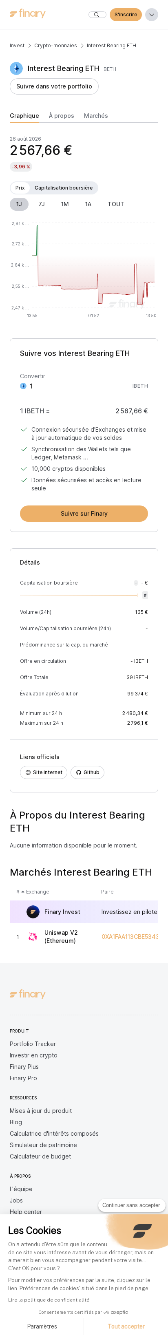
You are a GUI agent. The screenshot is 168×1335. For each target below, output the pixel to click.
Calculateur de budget (40, 1156)
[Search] (97, 14)
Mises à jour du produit (41, 1110)
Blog (16, 1122)
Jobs (16, 1200)
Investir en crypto (33, 1055)
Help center (26, 1211)
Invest (17, 45)
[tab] (24, 117)
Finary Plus (24, 1066)
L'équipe (21, 1188)
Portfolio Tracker (33, 1043)
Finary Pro (23, 1078)
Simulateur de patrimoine (43, 1144)
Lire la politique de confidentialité (48, 1300)
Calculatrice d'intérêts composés (54, 1133)
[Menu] (151, 14)
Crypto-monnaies (55, 45)
